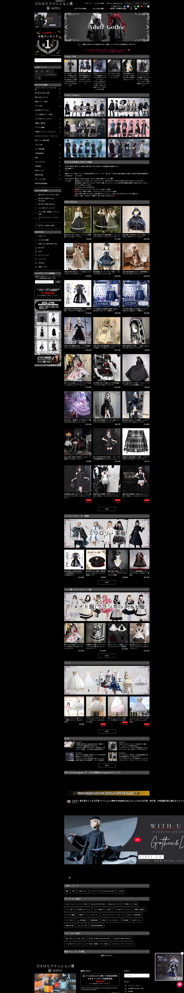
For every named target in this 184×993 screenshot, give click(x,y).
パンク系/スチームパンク (43, 119)
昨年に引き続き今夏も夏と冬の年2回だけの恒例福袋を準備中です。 (97, 166)
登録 (58, 282)
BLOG (137, 3)
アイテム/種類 (39, 127)
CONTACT (145, 3)
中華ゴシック (83, 891)
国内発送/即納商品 (41, 183)
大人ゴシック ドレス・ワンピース (46, 136)
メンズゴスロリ (40, 162)
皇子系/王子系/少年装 (42, 93)
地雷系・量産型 (40, 123)
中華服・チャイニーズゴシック (45, 132)
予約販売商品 (39, 153)
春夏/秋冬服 (39, 175)
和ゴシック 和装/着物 (42, 140)
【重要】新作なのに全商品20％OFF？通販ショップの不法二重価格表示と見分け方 (108, 44)
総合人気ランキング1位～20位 (75, 938)
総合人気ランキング (41, 97)
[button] (66, 27)
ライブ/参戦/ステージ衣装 (43, 114)
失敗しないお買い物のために (115, 3)
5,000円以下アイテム (42, 110)
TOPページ (89, 3)
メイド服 (120, 891)
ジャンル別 (38, 106)
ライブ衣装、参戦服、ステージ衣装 (97, 944)
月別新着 (38, 166)
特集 (36, 158)
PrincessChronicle (108, 891)
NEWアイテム (39, 170)
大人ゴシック (95, 891)
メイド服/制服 (39, 149)
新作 (73, 891)
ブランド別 (38, 145)
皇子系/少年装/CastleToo (122, 938)
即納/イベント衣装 (41, 101)
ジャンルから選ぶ (98, 8)
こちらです (78, 176)
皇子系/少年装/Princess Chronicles (99, 938)
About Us (129, 3)
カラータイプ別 (40, 179)
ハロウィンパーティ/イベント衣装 (45, 88)
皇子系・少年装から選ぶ (118, 8)
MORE (107, 765)
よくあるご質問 (99, 3)
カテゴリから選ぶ (80, 8)
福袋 (67, 891)
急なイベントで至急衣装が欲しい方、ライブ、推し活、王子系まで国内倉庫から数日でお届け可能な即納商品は (111, 174)
